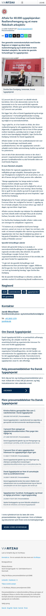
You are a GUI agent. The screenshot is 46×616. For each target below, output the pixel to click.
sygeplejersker (33, 291)
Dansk (4, 608)
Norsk (15, 608)
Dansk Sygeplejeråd (25, 28)
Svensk (20, 608)
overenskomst (14, 291)
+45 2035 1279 (10, 318)
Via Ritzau (36, 557)
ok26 (5, 291)
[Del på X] (14, 36)
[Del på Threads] (18, 36)
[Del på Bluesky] (22, 36)
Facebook (12, 580)
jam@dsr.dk (6, 321)
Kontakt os (5, 557)
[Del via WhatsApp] (26, 36)
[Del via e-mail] (29, 36)
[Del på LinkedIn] (10, 36)
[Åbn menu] (22, 2)
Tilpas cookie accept (9, 583)
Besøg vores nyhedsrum (15, 527)
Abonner (7, 390)
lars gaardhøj (8, 296)
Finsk (26, 608)
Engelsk (10, 608)
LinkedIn (5, 580)
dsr (24, 291)
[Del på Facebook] (6, 36)
